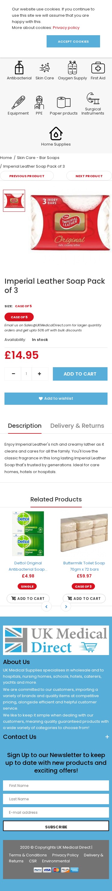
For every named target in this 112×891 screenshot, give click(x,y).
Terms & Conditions (28, 855)
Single (27, 586)
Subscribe (56, 827)
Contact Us (19, 737)
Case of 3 (83, 586)
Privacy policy (66, 27)
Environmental (56, 861)
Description (25, 425)
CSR (33, 861)
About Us (16, 662)
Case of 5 (19, 317)
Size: (18, 306)
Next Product (89, 176)
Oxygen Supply (72, 78)
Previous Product (27, 176)
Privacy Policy (65, 855)
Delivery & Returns (77, 425)
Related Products (56, 499)
